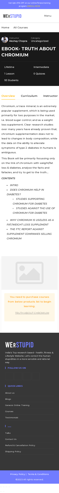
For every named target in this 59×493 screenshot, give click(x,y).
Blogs (8, 399)
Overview (8, 96)
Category (35, 38)
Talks (8, 433)
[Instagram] (27, 376)
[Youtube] (36, 376)
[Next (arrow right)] (4, 491)
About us (10, 393)
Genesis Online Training (17, 405)
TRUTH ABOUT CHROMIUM (32, 313)
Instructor (14, 38)
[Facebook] (18, 376)
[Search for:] (54, 15)
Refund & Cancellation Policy (20, 445)
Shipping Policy (13, 451)
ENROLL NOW (33, 6)
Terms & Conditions (38, 474)
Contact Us (11, 439)
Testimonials (11, 417)
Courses (9, 411)
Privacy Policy (17, 474)
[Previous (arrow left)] (1, 491)
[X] (9, 376)
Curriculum (29, 96)
